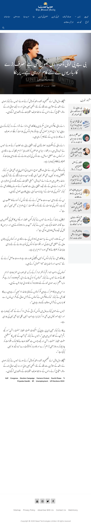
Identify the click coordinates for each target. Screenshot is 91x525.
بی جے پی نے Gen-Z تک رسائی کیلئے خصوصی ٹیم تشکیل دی (76, 112)
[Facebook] (53, 501)
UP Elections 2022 (57, 381)
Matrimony (73, 510)
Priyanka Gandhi (23, 381)
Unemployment (42, 381)
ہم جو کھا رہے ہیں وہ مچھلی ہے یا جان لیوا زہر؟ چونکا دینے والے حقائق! (76, 222)
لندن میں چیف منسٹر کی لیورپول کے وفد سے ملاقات (75, 193)
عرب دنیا (26, 16)
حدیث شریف (67, 16)
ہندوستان (17, 16)
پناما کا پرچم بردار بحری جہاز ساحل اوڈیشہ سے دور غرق (75, 234)
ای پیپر (86, 16)
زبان (79, 16)
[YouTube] (37, 501)
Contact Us (61, 510)
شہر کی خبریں (55, 16)
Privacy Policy (29, 510)
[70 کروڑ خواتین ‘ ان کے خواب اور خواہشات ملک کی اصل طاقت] (86, 179)
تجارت (79, 21)
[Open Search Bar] (3, 27)
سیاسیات (7, 16)
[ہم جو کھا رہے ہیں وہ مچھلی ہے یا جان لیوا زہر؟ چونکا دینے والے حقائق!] (86, 220)
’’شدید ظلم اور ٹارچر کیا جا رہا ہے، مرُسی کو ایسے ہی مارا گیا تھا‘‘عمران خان (75, 140)
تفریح (87, 21)
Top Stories (49, 79)
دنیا (34, 16)
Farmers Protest (43, 378)
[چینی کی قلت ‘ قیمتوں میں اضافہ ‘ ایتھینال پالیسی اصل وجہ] (86, 206)
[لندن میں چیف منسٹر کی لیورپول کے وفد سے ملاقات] (86, 193)
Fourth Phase (56, 378)
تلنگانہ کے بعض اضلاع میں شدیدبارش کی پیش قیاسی (76, 167)
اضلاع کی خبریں (43, 16)
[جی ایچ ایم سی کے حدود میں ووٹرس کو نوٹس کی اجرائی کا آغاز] (86, 124)
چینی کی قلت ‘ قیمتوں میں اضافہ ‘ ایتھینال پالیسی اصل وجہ (76, 208)
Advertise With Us (46, 510)
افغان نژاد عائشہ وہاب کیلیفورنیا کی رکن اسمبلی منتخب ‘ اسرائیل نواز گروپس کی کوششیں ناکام (75, 155)
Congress (14, 378)
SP (33, 381)
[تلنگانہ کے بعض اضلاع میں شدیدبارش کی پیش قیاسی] (86, 165)
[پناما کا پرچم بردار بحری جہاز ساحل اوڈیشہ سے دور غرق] (86, 234)
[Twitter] (48, 501)
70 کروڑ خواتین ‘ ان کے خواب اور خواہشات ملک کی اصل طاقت (76, 181)
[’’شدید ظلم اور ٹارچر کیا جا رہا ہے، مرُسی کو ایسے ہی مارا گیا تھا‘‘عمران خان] (86, 138)
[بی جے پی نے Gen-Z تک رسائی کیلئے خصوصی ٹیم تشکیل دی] (86, 110)
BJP (6, 378)
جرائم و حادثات (68, 21)
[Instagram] (42, 501)
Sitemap (17, 510)
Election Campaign (27, 378)
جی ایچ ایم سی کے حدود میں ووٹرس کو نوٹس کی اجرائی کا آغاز (76, 126)
